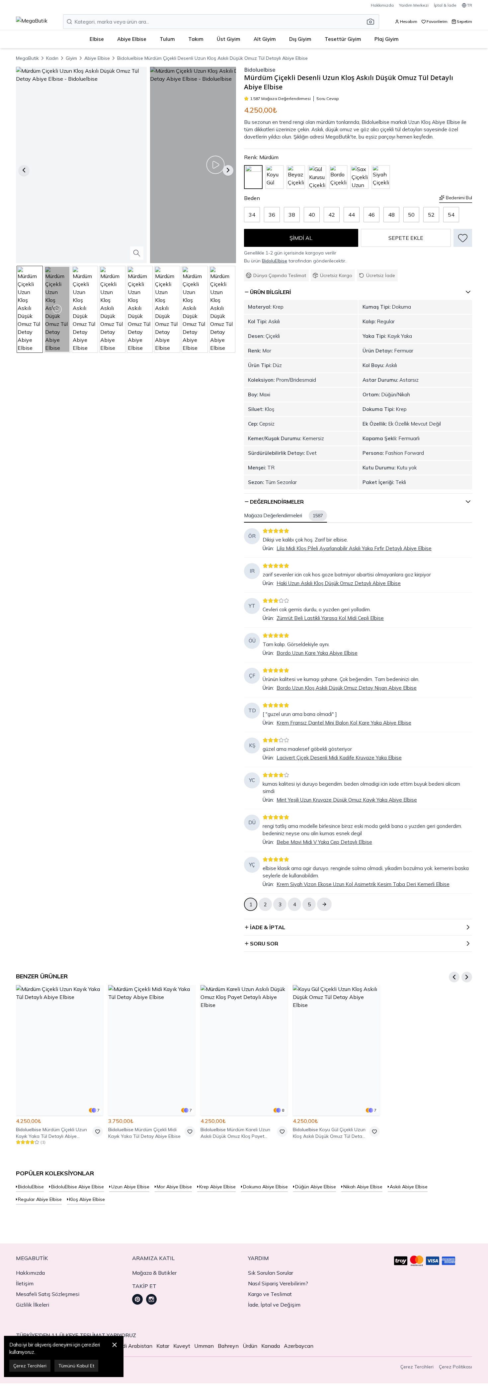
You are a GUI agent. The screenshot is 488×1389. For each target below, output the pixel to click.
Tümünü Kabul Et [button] (76, 1366)
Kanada (270, 1345)
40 (311, 214)
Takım (195, 39)
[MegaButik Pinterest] (137, 1299)
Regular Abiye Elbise (40, 1199)
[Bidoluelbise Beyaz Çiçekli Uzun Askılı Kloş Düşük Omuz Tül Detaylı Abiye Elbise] (296, 177)
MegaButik (27, 58)
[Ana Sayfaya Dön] (31, 22)
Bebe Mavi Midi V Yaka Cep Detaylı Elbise (324, 842)
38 (291, 214)
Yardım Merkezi (414, 5)
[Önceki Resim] (24, 170)
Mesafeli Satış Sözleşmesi (47, 1294)
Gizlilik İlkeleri (32, 1304)
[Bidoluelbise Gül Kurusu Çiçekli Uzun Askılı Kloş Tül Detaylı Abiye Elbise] (317, 177)
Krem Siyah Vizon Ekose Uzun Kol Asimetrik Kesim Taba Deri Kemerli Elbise (363, 884)
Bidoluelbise (260, 70)
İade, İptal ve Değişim (274, 1304)
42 (331, 214)
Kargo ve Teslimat (270, 1294)
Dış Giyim (300, 39)
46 (371, 214)
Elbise (97, 39)
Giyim (71, 58)
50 (411, 214)
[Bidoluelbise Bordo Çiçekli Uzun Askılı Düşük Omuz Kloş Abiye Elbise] (338, 177)
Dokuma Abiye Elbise (265, 1187)
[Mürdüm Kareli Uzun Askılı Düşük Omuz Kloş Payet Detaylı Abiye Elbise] (244, 1050)
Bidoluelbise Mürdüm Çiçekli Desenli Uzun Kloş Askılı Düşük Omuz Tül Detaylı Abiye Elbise (212, 58)
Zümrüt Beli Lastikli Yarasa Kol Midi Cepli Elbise (330, 618)
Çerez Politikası (455, 1367)
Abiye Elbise (131, 39)
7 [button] (98, 1110)
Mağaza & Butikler (154, 1272)
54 (451, 214)
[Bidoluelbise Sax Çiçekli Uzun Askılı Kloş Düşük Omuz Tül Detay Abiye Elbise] (359, 177)
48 (391, 214)
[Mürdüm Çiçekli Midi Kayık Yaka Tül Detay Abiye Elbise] (151, 1050)
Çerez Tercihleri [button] (417, 1367)
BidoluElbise (274, 261)
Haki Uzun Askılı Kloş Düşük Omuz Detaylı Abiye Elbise (339, 583)
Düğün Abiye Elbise (315, 1187)
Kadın (52, 58)
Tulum (167, 39)
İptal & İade (445, 5)
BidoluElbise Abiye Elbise (77, 1187)
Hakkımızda (382, 5)
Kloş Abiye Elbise (87, 1199)
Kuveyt (181, 1345)
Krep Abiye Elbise (217, 1187)
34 (252, 214)
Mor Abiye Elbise (174, 1187)
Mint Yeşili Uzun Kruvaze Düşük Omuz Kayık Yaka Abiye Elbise (347, 800)
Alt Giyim (265, 39)
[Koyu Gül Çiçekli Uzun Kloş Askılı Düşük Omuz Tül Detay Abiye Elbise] (336, 1050)
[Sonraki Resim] (228, 170)
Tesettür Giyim (343, 39)
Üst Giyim (228, 39)
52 (431, 214)
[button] (372, 21)
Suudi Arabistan (133, 1345)
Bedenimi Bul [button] (459, 198)
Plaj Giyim (386, 39)
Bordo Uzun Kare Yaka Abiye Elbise (317, 653)
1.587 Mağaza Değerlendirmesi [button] (280, 98)
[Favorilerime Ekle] (462, 238)
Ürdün (250, 1345)
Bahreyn (228, 1345)
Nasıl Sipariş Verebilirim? (278, 1283)
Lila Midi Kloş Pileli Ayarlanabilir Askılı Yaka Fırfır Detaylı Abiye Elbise (354, 548)
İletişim (25, 1283)
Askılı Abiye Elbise (409, 1187)
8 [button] (283, 1110)
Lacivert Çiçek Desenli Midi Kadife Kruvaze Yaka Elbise (339, 757)
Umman (204, 1345)
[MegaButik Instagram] (151, 1299)
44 (351, 214)
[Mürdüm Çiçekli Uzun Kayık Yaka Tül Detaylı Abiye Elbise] (59, 1050)
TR (469, 5)
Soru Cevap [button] (327, 98)
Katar (162, 1345)
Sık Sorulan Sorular (270, 1272)
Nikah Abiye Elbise (362, 1187)
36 (272, 214)
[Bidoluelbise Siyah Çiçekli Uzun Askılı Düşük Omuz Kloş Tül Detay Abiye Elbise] (381, 177)
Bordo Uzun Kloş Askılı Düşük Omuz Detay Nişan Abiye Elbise (347, 688)
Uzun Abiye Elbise (130, 1187)
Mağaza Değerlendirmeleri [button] (283, 515)
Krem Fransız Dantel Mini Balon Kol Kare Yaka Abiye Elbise (344, 723)
